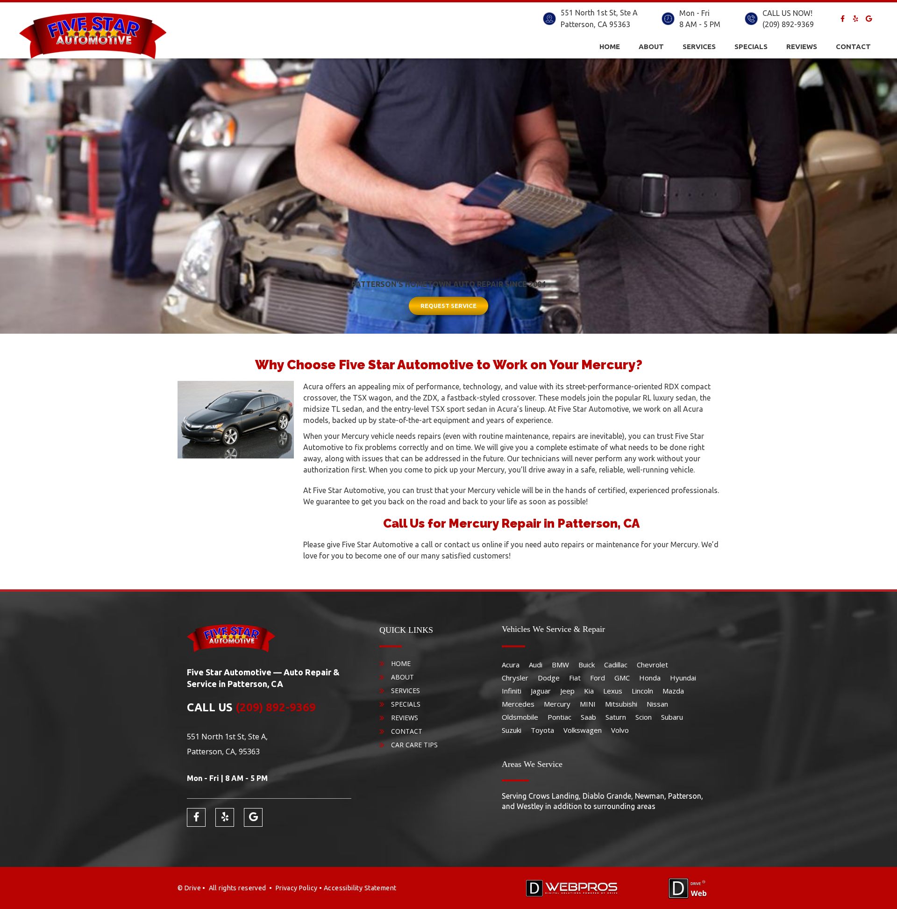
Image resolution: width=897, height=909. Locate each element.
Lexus (612, 690)
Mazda (673, 690)
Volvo (620, 730)
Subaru (672, 717)
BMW (560, 664)
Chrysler (515, 677)
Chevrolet (652, 664)
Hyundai (683, 677)
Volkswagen (582, 730)
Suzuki (511, 730)
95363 (619, 24)
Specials (751, 46)
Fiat (575, 677)
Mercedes (518, 704)
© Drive (189, 888)
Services (699, 46)
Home (609, 46)
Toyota (542, 730)
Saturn (615, 717)
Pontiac (559, 717)
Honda (650, 677)
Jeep (567, 690)
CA (602, 24)
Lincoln (642, 690)
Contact (853, 46)
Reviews (801, 46)
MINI (588, 704)
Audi (535, 664)
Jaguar (541, 690)
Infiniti (511, 690)
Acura (511, 664)
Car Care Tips (414, 744)
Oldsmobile (520, 717)
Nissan (657, 704)
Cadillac (615, 664)
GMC (622, 677)
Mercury (557, 704)
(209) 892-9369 (788, 24)
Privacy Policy (297, 888)
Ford (597, 677)
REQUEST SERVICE (448, 305)
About (651, 46)
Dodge (549, 677)
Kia (589, 690)
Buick (586, 664)
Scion (643, 717)
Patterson (577, 24)
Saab (588, 717)
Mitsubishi (621, 704)
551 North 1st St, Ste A (599, 12)
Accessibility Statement (360, 888)
